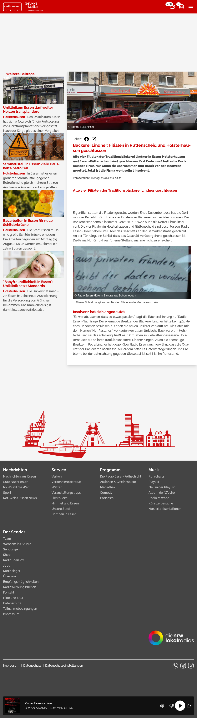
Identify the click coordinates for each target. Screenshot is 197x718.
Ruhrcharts (156, 476)
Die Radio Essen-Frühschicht (120, 476)
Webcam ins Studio (17, 544)
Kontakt (8, 592)
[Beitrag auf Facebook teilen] (86, 139)
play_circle (180, 706)
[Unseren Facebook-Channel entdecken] (183, 666)
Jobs (6, 565)
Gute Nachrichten (15, 482)
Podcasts (107, 498)
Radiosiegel (11, 571)
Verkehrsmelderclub (66, 482)
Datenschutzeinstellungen (64, 665)
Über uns (9, 576)
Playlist (154, 482)
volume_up (162, 706)
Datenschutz (12, 603)
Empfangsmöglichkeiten (20, 582)
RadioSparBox (13, 560)
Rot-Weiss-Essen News (20, 498)
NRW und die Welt (16, 487)
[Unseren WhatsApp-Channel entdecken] (175, 666)
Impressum (11, 614)
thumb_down (171, 705)
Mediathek (107, 487)
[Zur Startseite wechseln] (12, 7)
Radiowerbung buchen (19, 587)
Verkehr (57, 476)
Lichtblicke (60, 498)
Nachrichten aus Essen (19, 476)
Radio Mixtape (159, 498)
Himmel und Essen (65, 503)
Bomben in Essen (64, 514)
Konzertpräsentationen (165, 509)
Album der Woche (162, 492)
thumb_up (188, 705)
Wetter (57, 487)
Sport (7, 492)
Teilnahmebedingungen (20, 608)
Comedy (106, 492)
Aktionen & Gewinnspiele (118, 482)
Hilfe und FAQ (13, 598)
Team (7, 538)
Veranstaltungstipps (66, 492)
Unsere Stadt (61, 509)
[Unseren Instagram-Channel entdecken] (191, 666)
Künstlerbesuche (161, 503)
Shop (7, 555)
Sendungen (11, 549)
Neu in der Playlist (162, 487)
